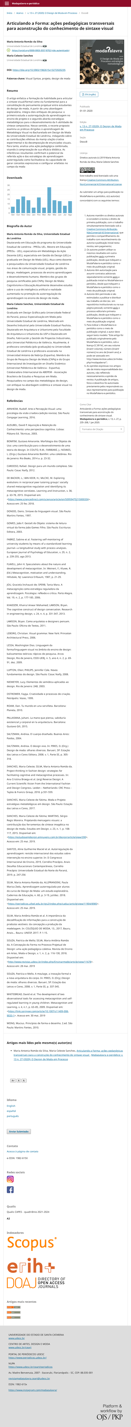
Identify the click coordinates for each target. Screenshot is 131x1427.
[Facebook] (10, 1192)
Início (9, 13)
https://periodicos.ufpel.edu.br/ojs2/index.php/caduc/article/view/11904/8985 (52, 903)
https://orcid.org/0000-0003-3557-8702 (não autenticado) (40, 50)
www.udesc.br (17, 1338)
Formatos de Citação (92, 429)
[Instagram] (10, 1181)
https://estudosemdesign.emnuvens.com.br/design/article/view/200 (47, 837)
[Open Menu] (6, 3)
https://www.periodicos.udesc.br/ (28, 1357)
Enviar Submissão (18, 1131)
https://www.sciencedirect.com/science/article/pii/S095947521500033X (48, 499)
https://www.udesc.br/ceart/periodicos (31, 1366)
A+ (13, 1080)
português (13, 1116)
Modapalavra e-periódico (25, 3)
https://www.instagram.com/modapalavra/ (33, 1390)
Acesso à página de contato (22, 1151)
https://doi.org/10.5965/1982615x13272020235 (39, 70)
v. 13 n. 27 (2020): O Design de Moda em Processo (52, 13)
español (11, 1111)
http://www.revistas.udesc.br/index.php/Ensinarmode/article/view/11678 (49, 961)
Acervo (19, 13)
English (11, 1105)
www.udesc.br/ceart (20, 1347)
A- (24, 1080)
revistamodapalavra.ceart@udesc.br (29, 1378)
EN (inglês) (90, 94)
